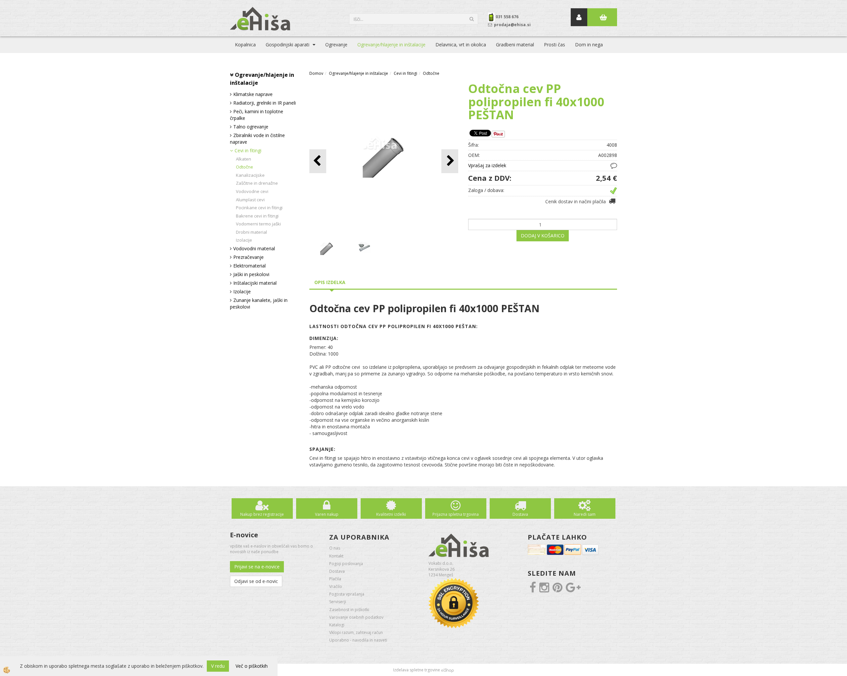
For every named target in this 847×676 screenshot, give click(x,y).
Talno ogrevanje (250, 126)
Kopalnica (245, 44)
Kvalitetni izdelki (391, 514)
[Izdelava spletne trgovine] (447, 670)
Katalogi (336, 625)
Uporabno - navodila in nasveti (358, 640)
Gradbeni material (515, 44)
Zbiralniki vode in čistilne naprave (257, 138)
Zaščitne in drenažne (257, 183)
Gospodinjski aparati (287, 44)
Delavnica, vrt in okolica (460, 44)
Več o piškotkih (252, 666)
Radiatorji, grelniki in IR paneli (264, 103)
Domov (316, 73)
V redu (218, 666)
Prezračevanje (248, 257)
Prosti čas (554, 44)
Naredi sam (585, 514)
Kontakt (336, 556)
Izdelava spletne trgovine (416, 670)
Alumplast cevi (250, 200)
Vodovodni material (254, 248)
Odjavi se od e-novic (256, 581)
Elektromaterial (249, 266)
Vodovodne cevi (252, 191)
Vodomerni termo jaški (258, 224)
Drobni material (251, 232)
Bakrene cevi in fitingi (257, 216)
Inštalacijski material (255, 283)
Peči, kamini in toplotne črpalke (256, 114)
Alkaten (243, 159)
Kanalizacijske (250, 175)
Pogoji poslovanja (346, 563)
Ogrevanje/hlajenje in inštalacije (391, 44)
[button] (449, 161)
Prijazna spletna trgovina (455, 514)
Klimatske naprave (253, 94)
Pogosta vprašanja (346, 594)
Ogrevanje (336, 44)
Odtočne (244, 167)
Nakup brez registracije (262, 514)
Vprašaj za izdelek (487, 165)
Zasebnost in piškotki (349, 609)
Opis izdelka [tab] (329, 282)
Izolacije (244, 240)
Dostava (520, 514)
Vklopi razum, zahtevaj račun (356, 632)
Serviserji (337, 601)
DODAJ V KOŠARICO (542, 235)
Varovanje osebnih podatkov (356, 617)
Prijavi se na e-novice (257, 566)
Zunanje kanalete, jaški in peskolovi (259, 303)
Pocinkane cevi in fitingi (259, 208)
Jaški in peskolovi (251, 274)
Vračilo (335, 586)
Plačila (335, 579)
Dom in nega (589, 44)
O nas (334, 548)
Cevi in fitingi (248, 150)
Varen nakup (326, 514)
